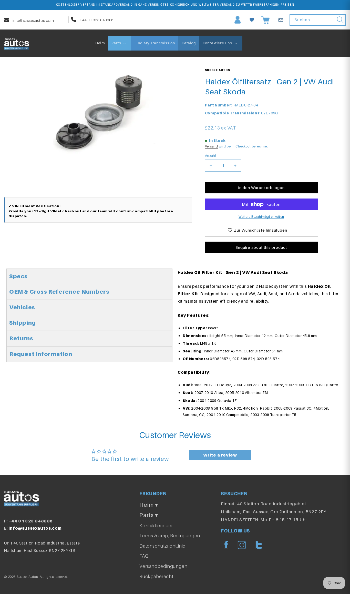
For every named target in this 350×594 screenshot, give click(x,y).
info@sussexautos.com (33, 20)
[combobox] (318, 20)
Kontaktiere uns (156, 525)
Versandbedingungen (163, 566)
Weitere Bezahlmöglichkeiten (261, 217)
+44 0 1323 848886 (96, 19)
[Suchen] (340, 19)
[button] (119, 43)
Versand (211, 146)
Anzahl (210, 155)
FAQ (143, 556)
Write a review (220, 455)
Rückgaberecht (156, 576)
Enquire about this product (261, 247)
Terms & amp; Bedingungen (169, 535)
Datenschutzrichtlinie (162, 546)
